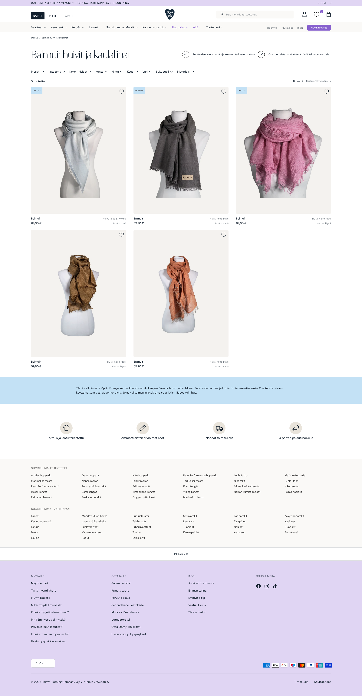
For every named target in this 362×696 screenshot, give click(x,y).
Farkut (35, 527)
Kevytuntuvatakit (41, 521)
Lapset (69, 16)
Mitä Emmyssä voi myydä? (48, 620)
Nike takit (239, 481)
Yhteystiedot (197, 612)
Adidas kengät (141, 486)
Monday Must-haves (94, 516)
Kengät (76, 27)
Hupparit (290, 527)
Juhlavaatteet (90, 527)
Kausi (130, 72)
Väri (145, 72)
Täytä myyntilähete (43, 590)
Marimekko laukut (193, 497)
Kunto (100, 72)
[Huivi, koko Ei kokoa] (78, 150)
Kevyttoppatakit (294, 516)
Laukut (93, 27)
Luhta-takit (291, 481)
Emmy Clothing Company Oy (60, 682)
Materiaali (183, 72)
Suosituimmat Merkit (120, 27)
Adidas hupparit (41, 475)
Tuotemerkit (214, 27)
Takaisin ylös (181, 554)
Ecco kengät (190, 486)
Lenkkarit (188, 521)
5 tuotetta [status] (38, 81)
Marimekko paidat (295, 475)
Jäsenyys (272, 27)
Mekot (34, 532)
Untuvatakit (190, 516)
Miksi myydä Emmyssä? (46, 605)
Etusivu (34, 37)
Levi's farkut (241, 475)
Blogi (300, 27)
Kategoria (54, 72)
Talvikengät (139, 521)
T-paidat (188, 527)
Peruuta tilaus (120, 598)
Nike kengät (292, 486)
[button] (328, 14)
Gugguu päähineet (144, 497)
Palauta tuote (120, 590)
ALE (195, 27)
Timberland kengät (144, 491)
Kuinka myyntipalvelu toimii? (50, 612)
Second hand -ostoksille (127, 605)
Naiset (38, 16)
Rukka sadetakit (91, 497)
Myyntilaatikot (40, 598)
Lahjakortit (139, 537)
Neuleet (238, 527)
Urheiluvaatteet (142, 527)
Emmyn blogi (196, 598)
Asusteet (57, 27)
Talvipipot (240, 521)
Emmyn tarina (197, 590)
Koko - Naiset (78, 72)
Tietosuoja (301, 682)
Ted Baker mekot (193, 481)
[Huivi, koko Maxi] (180, 150)
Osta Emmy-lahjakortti (126, 627)
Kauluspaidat (191, 532)
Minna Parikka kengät (247, 486)
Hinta (115, 72)
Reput (85, 537)
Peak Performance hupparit (200, 475)
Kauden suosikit (153, 27)
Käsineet (290, 521)
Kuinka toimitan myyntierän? (50, 634)
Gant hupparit (90, 475)
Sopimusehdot (121, 583)
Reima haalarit (293, 491)
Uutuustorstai (141, 516)
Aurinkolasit (291, 532)
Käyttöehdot (322, 682)
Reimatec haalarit (41, 497)
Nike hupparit (141, 475)
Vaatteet (37, 27)
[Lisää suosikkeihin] (121, 91)
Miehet (54, 16)
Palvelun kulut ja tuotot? (47, 627)
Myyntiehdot (39, 583)
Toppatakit (240, 516)
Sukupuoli (162, 72)
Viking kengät (191, 491)
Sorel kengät (89, 491)
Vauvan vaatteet (92, 532)
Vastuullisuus (197, 605)
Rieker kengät (39, 491)
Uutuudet (178, 27)
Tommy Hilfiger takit (94, 486)
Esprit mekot (140, 481)
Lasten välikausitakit (94, 521)
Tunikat (137, 532)
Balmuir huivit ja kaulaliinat (55, 37)
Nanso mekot (90, 481)
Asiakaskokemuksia (201, 583)
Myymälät (287, 27)
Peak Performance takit (45, 486)
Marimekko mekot (41, 481)
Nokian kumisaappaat (247, 491)
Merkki (35, 72)
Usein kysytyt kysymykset (48, 641)
